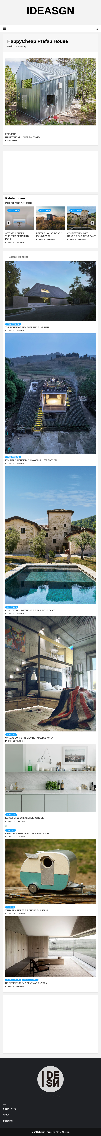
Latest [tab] (13, 256)
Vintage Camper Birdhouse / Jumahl (26, 910)
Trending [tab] (23, 256)
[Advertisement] (50, 171)
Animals (10, 907)
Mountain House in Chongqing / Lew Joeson (31, 460)
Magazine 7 (52, 1131)
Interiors (11, 735)
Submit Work (9, 1108)
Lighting (10, 830)
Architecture (13, 324)
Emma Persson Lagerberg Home (24, 818)
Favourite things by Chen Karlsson (27, 833)
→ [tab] (6, 256)
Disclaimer (8, 1120)
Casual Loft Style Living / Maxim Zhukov (29, 738)
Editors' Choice (30, 980)
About (6, 1114)
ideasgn (50, 11)
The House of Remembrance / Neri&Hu (27, 327)
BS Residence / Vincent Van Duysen (26, 983)
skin (12, 46)
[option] (19, 226)
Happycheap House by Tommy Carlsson (22, 137)
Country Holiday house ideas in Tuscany (30, 610)
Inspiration (14, 210)
